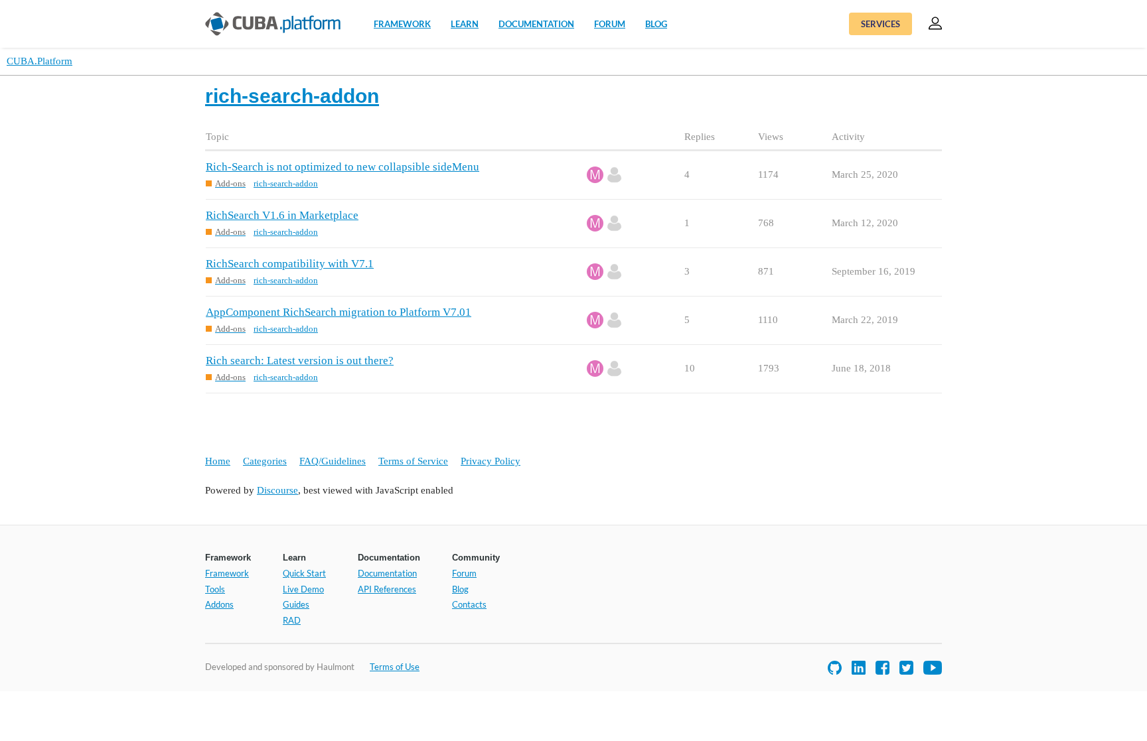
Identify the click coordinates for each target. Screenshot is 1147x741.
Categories (265, 461)
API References (387, 589)
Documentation (536, 24)
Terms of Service (413, 461)
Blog (656, 24)
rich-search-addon (286, 183)
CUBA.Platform (39, 61)
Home (217, 461)
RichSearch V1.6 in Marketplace (282, 215)
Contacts (469, 604)
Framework (402, 24)
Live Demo (303, 589)
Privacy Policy (490, 461)
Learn (465, 24)
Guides (296, 604)
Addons (219, 604)
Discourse (277, 490)
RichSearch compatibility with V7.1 (290, 263)
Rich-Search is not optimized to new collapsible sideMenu (342, 167)
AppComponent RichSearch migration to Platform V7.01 (338, 312)
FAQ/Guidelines (332, 461)
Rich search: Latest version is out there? (300, 360)
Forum (609, 24)
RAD (292, 620)
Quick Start (304, 573)
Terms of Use (395, 666)
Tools (215, 589)
